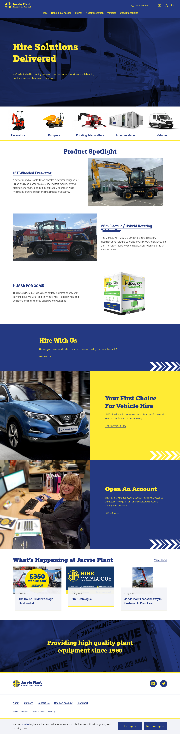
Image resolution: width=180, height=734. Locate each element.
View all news (160, 559)
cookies (25, 724)
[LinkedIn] (153, 683)
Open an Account (63, 703)
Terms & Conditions (21, 711)
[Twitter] (163, 683)
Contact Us (44, 703)
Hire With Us (45, 356)
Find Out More (112, 512)
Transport (82, 703)
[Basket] (166, 5)
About (16, 703)
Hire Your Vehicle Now (115, 425)
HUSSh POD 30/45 (28, 285)
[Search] (173, 5)
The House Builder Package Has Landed (38, 599)
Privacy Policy (38, 711)
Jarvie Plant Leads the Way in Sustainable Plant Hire (144, 599)
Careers (28, 703)
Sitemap (51, 711)
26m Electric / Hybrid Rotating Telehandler (126, 228)
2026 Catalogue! (91, 596)
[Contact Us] (159, 5)
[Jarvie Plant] (18, 5)
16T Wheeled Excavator (32, 172)
